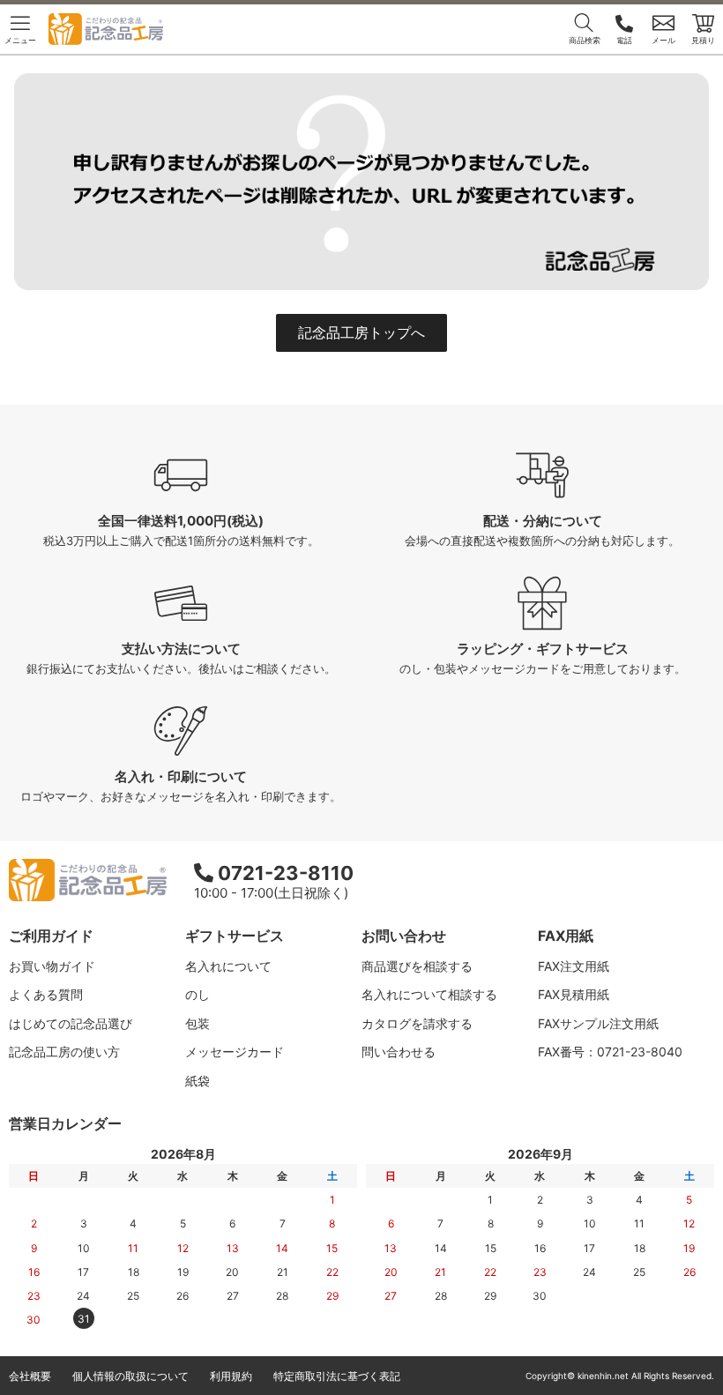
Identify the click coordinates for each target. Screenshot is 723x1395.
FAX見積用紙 (573, 994)
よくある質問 (46, 994)
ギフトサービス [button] (234, 935)
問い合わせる (399, 1051)
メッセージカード (234, 1051)
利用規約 (231, 1376)
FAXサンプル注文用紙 (598, 1023)
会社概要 (30, 1376)
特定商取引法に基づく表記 (336, 1376)
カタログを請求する (417, 1023)
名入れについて (228, 966)
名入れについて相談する (429, 994)
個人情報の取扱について (130, 1376)
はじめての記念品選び (70, 1023)
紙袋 (197, 1080)
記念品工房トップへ (361, 332)
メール (663, 40)
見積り (703, 40)
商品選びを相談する (417, 966)
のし (197, 994)
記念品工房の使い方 (64, 1051)
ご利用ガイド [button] (51, 935)
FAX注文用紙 (573, 966)
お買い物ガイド (52, 966)
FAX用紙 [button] (565, 935)
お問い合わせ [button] (404, 935)
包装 (197, 1023)
